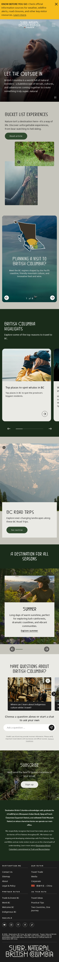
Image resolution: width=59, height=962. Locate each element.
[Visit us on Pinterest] (18, 925)
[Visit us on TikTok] (32, 925)
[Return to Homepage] (29, 24)
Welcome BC (8, 907)
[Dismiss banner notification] (56, 4)
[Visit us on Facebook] (25, 925)
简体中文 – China (44, 885)
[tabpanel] (26, 385)
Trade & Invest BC (10, 898)
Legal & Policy (8, 885)
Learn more (19, 15)
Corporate (36, 881)
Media (34, 876)
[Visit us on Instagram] (11, 925)
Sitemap (6, 876)
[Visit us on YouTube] (4, 925)
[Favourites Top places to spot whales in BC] (47, 352)
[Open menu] (53, 25)
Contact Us (7, 872)
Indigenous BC (9, 911)
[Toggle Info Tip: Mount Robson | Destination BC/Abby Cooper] (4, 447)
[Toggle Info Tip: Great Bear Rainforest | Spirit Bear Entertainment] (18, 162)
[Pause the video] (55, 97)
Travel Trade (37, 872)
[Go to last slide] (6, 297)
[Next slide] (52, 297)
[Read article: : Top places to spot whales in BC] (45, 414)
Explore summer (29, 631)
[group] (29, 259)
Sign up (29, 784)
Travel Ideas (37, 898)
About (5, 881)
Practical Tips (37, 902)
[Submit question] (51, 727)
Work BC (6, 902)
